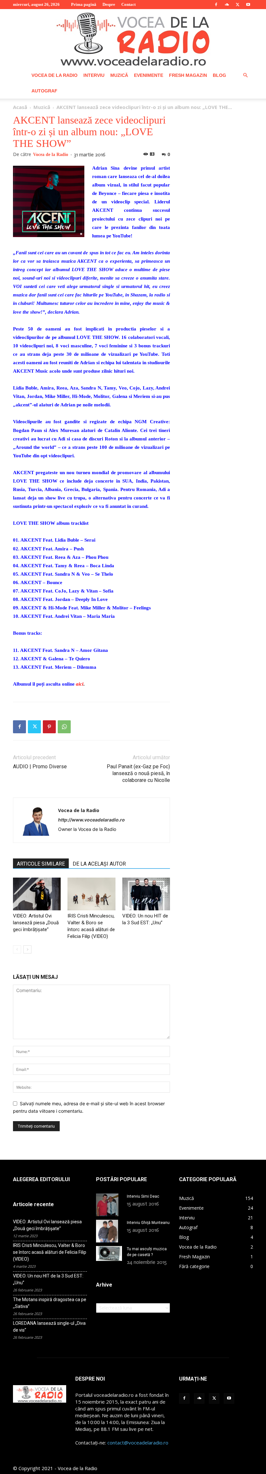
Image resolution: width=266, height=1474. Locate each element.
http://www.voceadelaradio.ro (91, 819)
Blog (219, 75)
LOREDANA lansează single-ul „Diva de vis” (49, 1327)
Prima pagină (83, 4)
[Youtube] (248, 4)
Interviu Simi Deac (143, 1196)
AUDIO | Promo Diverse (40, 766)
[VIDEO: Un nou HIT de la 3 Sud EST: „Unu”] (146, 894)
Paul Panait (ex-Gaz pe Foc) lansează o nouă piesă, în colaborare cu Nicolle (138, 773)
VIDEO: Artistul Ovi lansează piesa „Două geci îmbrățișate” (36, 922)
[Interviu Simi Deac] (109, 1204)
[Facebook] (216, 4)
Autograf (44, 90)
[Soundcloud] (227, 4)
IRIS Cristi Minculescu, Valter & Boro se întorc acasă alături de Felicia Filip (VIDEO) (49, 1252)
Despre (109, 4)
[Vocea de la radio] (133, 38)
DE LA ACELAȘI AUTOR (99, 864)
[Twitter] (237, 4)
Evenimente (148, 75)
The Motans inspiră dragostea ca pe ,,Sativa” (49, 1303)
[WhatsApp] (64, 726)
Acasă (20, 107)
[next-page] (27, 949)
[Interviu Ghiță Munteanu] (109, 1231)
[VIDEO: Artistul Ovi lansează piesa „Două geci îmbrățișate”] (37, 894)
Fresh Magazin (188, 75)
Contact (128, 4)
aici (79, 684)
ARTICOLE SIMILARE (41, 864)
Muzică (119, 75)
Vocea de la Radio (54, 75)
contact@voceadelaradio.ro (137, 1442)
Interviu (93, 75)
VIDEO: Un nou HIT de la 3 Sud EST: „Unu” (48, 1279)
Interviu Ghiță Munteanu (148, 1222)
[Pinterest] (49, 726)
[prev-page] (17, 949)
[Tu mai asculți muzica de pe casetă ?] (109, 1253)
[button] (245, 75)
